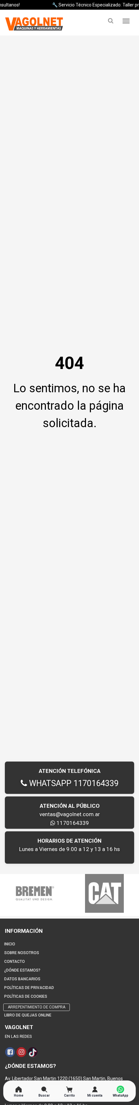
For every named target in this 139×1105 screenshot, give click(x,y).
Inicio (9, 944)
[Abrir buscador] (111, 21)
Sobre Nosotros (21, 953)
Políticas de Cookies (25, 996)
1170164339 (72, 823)
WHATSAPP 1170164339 (73, 783)
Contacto (14, 961)
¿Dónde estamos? (22, 970)
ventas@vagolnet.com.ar (69, 814)
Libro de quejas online (27, 1015)
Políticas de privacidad (29, 987)
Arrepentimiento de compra (36, 1007)
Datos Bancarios (22, 979)
